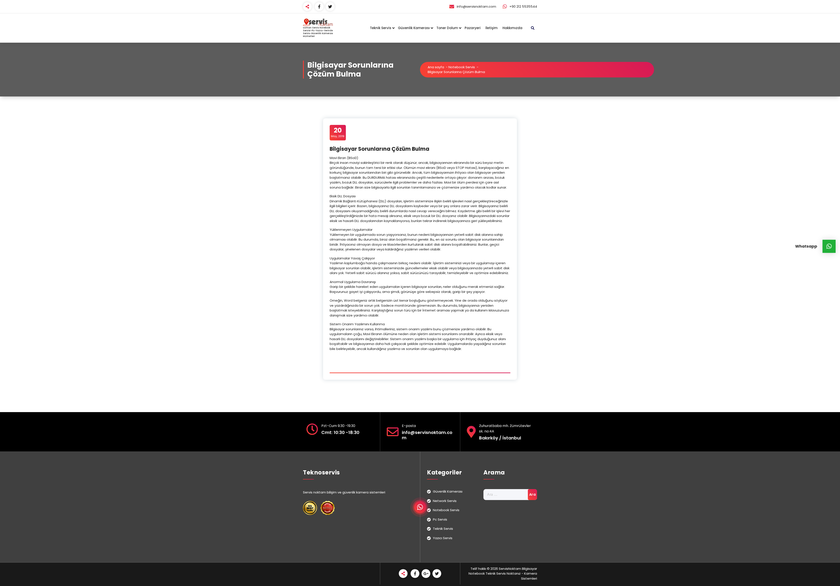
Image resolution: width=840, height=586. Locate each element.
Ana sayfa (436, 67)
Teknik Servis (380, 28)
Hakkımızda (512, 28)
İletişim (491, 28)
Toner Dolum (447, 28)
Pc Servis (440, 519)
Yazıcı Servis (442, 538)
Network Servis (445, 501)
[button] (829, 246)
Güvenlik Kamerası (414, 28)
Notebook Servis (461, 67)
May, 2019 (337, 132)
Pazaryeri (473, 28)
